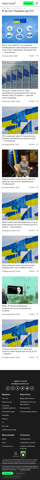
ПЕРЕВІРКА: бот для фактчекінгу (28, 403)
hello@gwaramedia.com (20, 383)
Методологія (25, 408)
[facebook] (8, 388)
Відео (4, 439)
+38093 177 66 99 (20, 381)
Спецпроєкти (7, 446)
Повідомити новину (27, 442)
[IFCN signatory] (23, 454)
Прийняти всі (7, 473)
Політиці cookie (25, 469)
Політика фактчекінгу (28, 411)
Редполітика (7, 402)
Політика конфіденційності (9, 407)
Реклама (5, 415)
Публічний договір (9, 429)
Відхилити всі (20, 473)
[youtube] (27, 388)
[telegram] (18, 388)
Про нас (5, 398)
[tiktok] (32, 388)
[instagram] (13, 388)
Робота (5, 419)
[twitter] (22, 388)
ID (3, 422)
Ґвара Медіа (6, 8)
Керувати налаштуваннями (12, 476)
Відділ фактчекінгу (27, 398)
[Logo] (9, 3)
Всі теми (5, 426)
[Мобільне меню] (36, 3)
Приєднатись (25, 439)
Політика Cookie (8, 411)
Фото (4, 442)
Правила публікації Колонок (27, 447)
